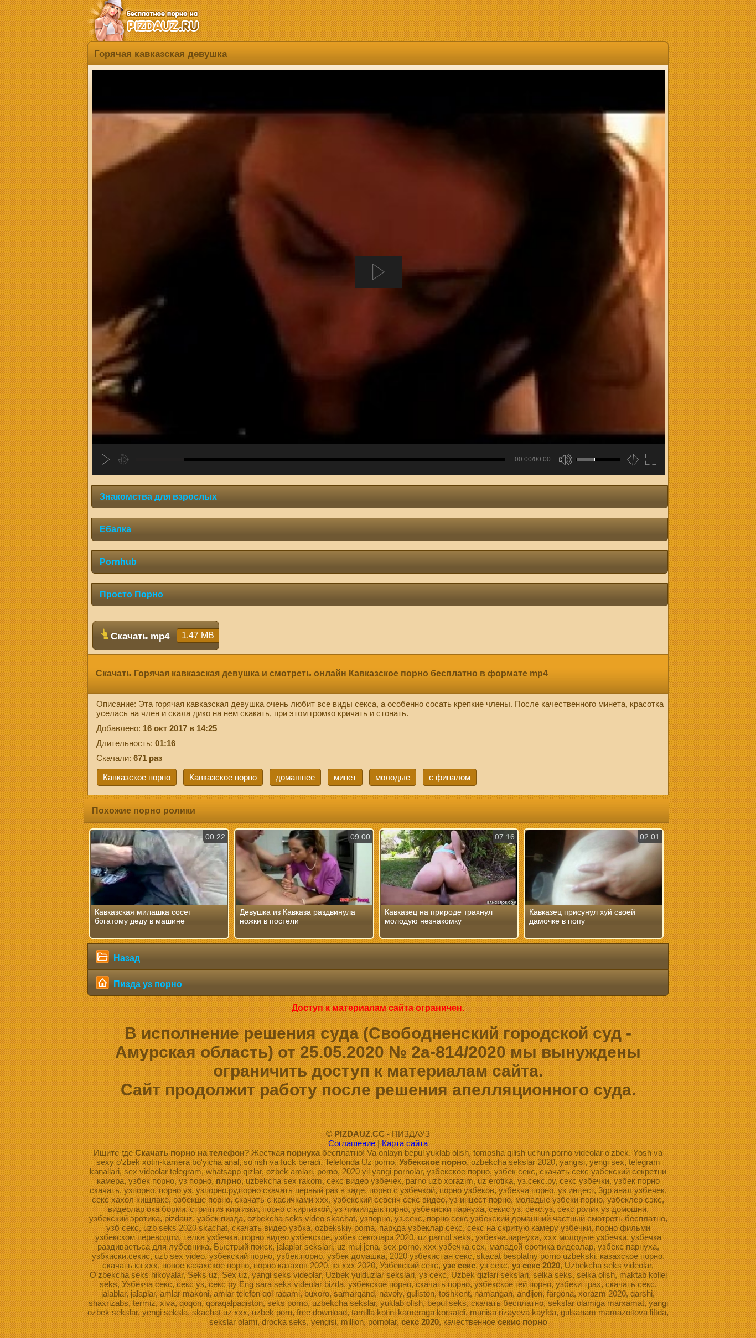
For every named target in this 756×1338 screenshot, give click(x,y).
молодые (392, 777)
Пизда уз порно (146, 984)
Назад (125, 958)
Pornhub (118, 561)
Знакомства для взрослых (158, 496)
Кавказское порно (136, 777)
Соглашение (351, 1143)
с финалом (449, 777)
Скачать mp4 (161, 636)
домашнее (295, 777)
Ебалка (115, 529)
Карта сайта (405, 1143)
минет (345, 777)
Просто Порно (131, 594)
